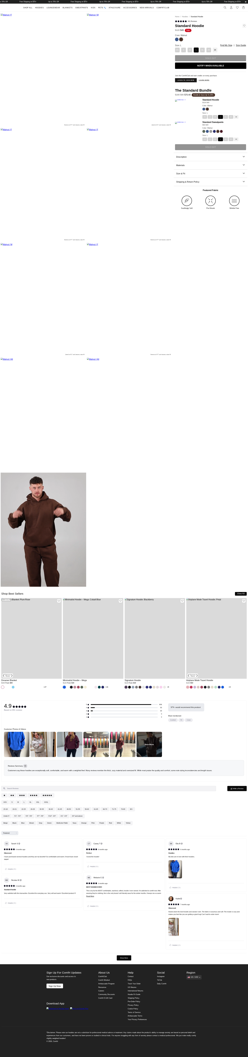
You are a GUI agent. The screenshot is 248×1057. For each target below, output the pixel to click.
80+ (131, 809)
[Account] (231, 7)
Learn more (204, 80)
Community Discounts (106, 994)
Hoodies (39, 8)
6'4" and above (77, 816)
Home (177, 17)
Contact (131, 976)
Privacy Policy (133, 1005)
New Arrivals (147, 8)
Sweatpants (81, 8)
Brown (31, 823)
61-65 (96, 809)
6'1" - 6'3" (64, 816)
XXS (5, 802)
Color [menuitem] (189, 720)
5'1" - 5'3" (17, 816)
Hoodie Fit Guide (134, 994)
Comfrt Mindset (104, 980)
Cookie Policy (133, 1009)
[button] (2, 687)
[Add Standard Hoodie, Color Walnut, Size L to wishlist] (244, 26)
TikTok (159, 980)
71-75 (114, 809)
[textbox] (108, 788)
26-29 (33, 809)
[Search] (225, 7)
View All (241, 593)
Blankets (68, 8)
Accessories (130, 8)
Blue (23, 823)
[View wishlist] (237, 7)
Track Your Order (134, 984)
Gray (40, 823)
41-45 (60, 809)
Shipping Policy (133, 998)
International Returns (135, 991)
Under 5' (6, 816)
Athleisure (115, 8)
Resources (102, 987)
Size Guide (241, 45)
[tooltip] (25, 766)
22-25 (24, 809)
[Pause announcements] (245, 2)
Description (181, 157)
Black (14, 823)
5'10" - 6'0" (52, 816)
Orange (84, 823)
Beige (5, 823)
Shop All (27, 8)
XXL (37, 802)
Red (110, 823)
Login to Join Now (186, 80)
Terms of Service (134, 1012)
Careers (101, 991)
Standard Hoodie (210, 100)
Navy (74, 823)
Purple (101, 823)
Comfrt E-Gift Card (105, 998)
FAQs (130, 980)
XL (30, 802)
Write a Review (240, 789)
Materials (180, 165)
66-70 (105, 809)
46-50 (69, 809)
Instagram (161, 976)
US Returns (132, 987)
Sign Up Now (55, 986)
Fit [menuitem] (181, 720)
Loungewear (53, 8)
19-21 (15, 809)
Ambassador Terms (135, 1016)
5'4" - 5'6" (29, 816)
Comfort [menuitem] (173, 720)
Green (49, 823)
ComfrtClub (163, 8)
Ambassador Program (106, 984)
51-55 (78, 809)
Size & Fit (180, 173)
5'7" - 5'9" (40, 816)
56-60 (87, 809)
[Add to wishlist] (59, 601)
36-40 (51, 809)
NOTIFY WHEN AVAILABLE (210, 65)
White (119, 823)
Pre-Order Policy (134, 1001)
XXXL (46, 802)
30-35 (42, 809)
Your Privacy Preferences (137, 1019)
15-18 (5, 809)
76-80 (123, 809)
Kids (93, 8)
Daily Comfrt (161, 984)
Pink (93, 823)
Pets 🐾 (102, 8)
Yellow (128, 823)
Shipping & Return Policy (187, 182)
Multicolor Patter (62, 823)
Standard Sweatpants (212, 122)
